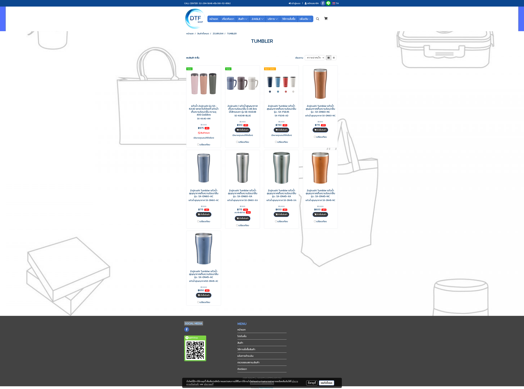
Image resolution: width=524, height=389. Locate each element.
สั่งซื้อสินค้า (243, 130)
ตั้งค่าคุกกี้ (312, 383)
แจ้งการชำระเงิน (245, 356)
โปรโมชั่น (241, 336)
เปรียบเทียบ (205, 144)
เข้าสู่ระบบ (295, 3)
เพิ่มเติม (304, 19)
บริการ (272, 19)
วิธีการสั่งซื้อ (288, 19)
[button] (318, 18)
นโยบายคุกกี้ (208, 384)
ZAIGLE (256, 19)
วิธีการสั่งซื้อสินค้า (246, 349)
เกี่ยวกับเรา (228, 19)
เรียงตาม (300, 57)
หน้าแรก (213, 19)
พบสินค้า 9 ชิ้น (192, 57)
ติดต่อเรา (242, 369)
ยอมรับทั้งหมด (326, 383)
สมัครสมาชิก (313, 3)
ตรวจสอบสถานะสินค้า (248, 362)
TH (337, 3)
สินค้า (241, 19)
